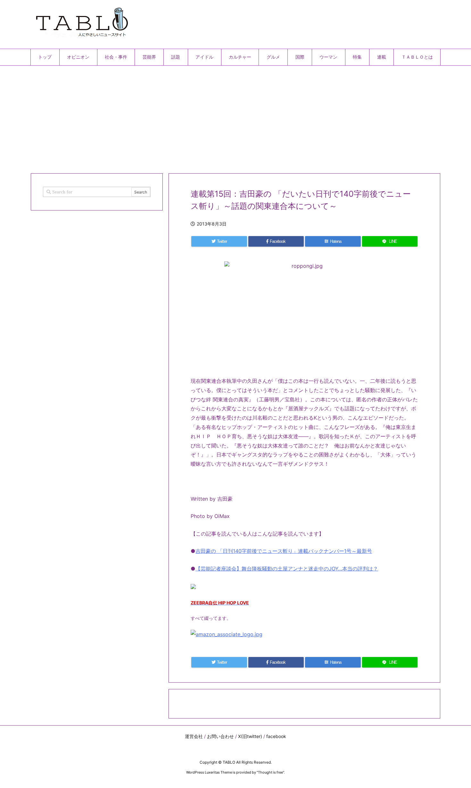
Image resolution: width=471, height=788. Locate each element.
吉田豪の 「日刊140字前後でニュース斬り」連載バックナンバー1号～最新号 (283, 551)
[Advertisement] (222, 117)
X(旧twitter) (250, 736)
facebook (276, 736)
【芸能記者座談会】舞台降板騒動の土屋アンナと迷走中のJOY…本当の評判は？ (286, 568)
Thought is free (270, 772)
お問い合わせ (220, 736)
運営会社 (194, 736)
